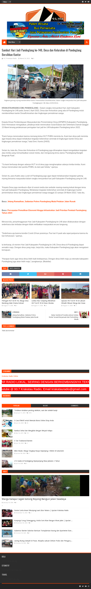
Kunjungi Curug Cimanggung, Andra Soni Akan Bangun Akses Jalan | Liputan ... (43, 520)
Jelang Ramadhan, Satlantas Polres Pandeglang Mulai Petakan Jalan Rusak (41, 201)
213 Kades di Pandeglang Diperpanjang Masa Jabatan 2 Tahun (37, 461)
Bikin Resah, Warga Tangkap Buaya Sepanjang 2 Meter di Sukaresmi (39, 451)
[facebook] (83, 2)
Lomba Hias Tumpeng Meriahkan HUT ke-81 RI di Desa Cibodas (43, 302)
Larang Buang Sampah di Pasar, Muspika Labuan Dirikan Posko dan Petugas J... (43, 541)
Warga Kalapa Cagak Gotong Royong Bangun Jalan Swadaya (34, 499)
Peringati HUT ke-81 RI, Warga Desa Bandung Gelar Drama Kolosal (15, 302)
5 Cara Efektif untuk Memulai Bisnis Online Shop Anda (34, 420)
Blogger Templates (28, 586)
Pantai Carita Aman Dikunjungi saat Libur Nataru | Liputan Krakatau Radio (41, 510)
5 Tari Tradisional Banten (23, 441)
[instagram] (88, 586)
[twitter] (85, 2)
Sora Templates (15, 586)
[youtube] (88, 2)
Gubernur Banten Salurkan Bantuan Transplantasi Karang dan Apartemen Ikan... (43, 531)
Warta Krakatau (14, 268)
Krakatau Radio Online (10, 376)
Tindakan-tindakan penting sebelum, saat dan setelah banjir (35, 410)
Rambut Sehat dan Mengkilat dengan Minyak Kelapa (33, 431)
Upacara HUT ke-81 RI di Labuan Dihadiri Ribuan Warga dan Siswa (73, 302)
